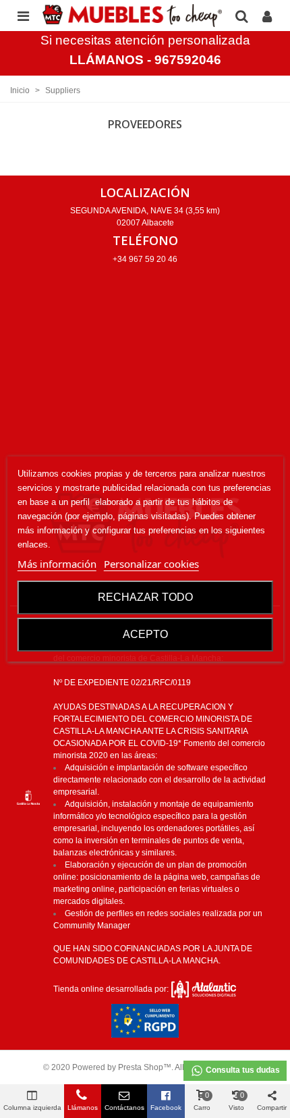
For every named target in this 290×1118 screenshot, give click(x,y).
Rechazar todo (145, 597)
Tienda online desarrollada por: (112, 989)
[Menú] (23, 15)
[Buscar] (241, 15)
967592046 (187, 60)
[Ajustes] (267, 15)
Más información (57, 563)
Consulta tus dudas (242, 1070)
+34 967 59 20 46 (145, 259)
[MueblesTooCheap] (132, 15)
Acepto (145, 634)
